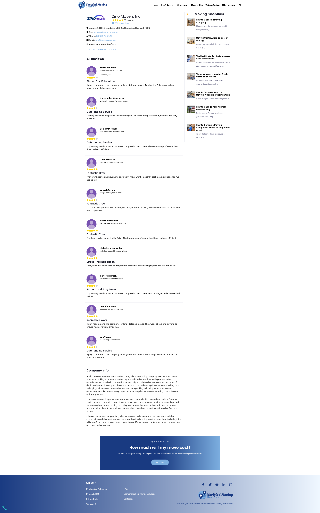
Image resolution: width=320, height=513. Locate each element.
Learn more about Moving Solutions (139, 494)
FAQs (126, 489)
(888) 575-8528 (104, 36)
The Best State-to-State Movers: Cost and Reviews (213, 57)
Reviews (102, 49)
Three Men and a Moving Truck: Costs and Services (212, 75)
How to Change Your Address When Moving (211, 108)
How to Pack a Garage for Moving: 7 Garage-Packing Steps (213, 93)
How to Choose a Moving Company (209, 21)
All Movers (182, 5)
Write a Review (213, 5)
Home (155, 5)
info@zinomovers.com (106, 40)
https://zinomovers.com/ (106, 32)
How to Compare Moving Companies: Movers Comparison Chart (213, 128)
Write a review (121, 23)
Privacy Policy (92, 499)
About (92, 49)
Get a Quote (167, 5)
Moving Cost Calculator (96, 489)
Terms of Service (93, 504)
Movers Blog (197, 5)
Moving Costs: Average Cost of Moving (212, 39)
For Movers (229, 5)
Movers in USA (92, 494)
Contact (113, 49)
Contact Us (128, 499)
